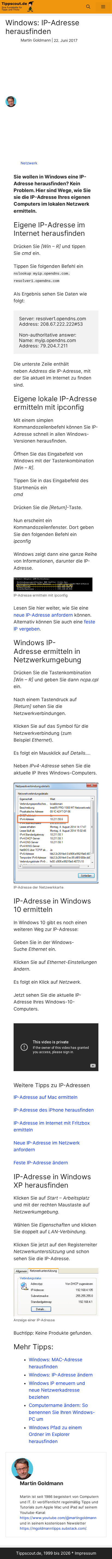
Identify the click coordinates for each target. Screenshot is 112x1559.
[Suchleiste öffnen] (88, 7)
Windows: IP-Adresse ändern (61, 1375)
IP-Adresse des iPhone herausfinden (54, 1110)
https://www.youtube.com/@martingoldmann (58, 1518)
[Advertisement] (56, 102)
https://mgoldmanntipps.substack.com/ (53, 1528)
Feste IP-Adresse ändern (41, 1162)
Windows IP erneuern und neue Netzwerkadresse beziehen (57, 1390)
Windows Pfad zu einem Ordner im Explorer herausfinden (55, 1434)
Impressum (85, 1553)
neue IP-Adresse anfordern (43, 615)
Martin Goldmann (41, 1483)
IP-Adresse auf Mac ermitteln (45, 1097)
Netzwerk (29, 163)
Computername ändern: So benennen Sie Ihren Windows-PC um (62, 1412)
